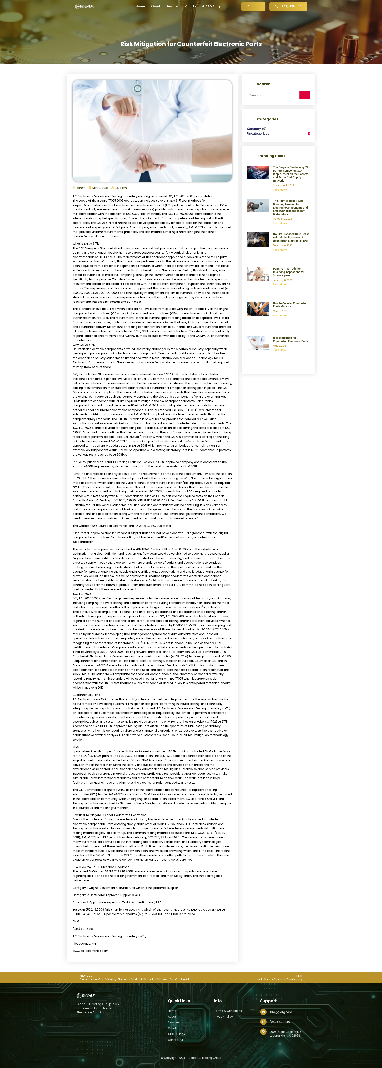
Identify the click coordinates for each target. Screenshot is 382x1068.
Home (140, 6)
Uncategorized (258, 133)
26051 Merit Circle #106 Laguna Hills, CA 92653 (285, 1034)
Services (172, 6)
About (155, 6)
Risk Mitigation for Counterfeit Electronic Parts (290, 339)
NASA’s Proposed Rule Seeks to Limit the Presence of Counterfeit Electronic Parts (291, 237)
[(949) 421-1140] (263, 1022)
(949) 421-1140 (280, 1022)
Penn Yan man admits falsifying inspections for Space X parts (288, 272)
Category (254, 129)
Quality (190, 6)
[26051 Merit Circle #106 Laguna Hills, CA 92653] (263, 1031)
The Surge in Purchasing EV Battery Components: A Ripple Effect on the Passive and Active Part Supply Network (290, 174)
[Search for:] (273, 95)
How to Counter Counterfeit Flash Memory (290, 305)
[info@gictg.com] (263, 1012)
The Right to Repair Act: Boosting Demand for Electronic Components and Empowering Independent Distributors (290, 207)
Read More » (280, 189)
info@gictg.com (281, 1012)
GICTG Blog (211, 6)
